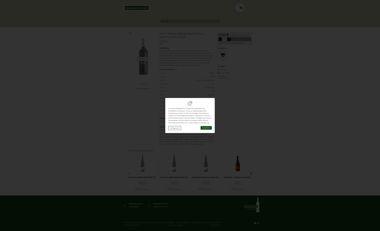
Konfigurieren (174, 128)
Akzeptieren (206, 128)
